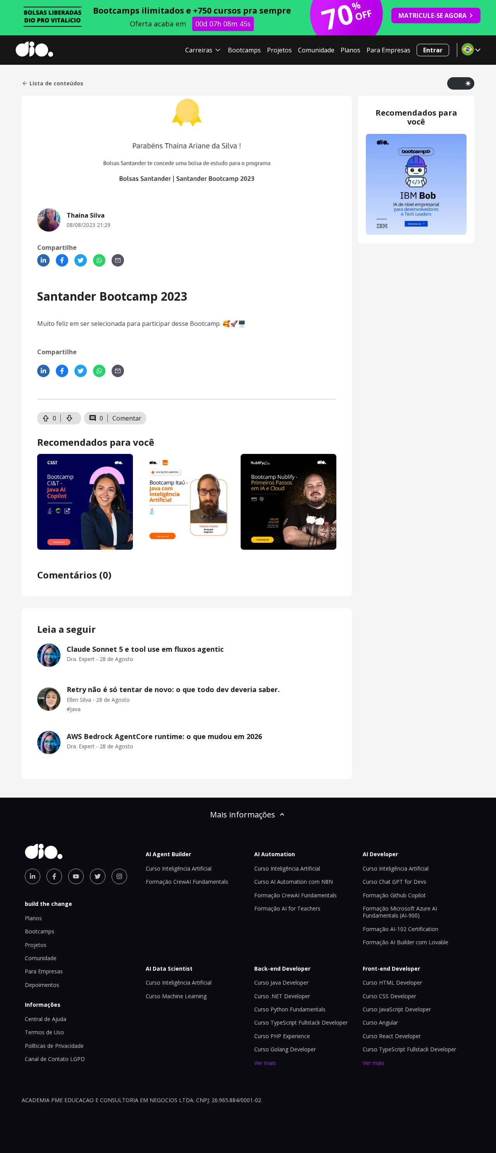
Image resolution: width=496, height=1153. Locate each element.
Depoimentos (42, 985)
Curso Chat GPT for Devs (394, 881)
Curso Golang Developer (285, 1049)
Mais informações (242, 814)
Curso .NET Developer (282, 996)
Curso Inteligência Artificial (179, 868)
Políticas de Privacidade (54, 1045)
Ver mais (265, 1062)
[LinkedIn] (43, 260)
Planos (350, 50)
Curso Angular (380, 1022)
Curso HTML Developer (392, 982)
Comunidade (316, 50)
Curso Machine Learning (176, 996)
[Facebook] (62, 260)
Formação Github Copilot (394, 895)
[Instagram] (119, 876)
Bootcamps (244, 50)
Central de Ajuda (45, 1019)
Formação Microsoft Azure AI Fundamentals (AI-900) (400, 912)
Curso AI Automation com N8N (293, 881)
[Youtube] (76, 876)
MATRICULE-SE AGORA (432, 15)
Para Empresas (388, 50)
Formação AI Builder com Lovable (405, 942)
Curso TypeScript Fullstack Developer (301, 1022)
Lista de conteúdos (56, 83)
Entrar (433, 50)
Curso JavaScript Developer (397, 1009)
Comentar (126, 418)
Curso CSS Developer (389, 996)
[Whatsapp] (99, 260)
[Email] (118, 260)
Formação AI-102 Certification (400, 929)
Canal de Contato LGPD (55, 1059)
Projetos (279, 50)
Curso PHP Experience (282, 1036)
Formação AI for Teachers (287, 908)
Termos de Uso (44, 1032)
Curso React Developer (392, 1036)
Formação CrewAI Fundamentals (187, 881)
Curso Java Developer (281, 982)
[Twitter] (80, 260)
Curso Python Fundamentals (290, 1009)
